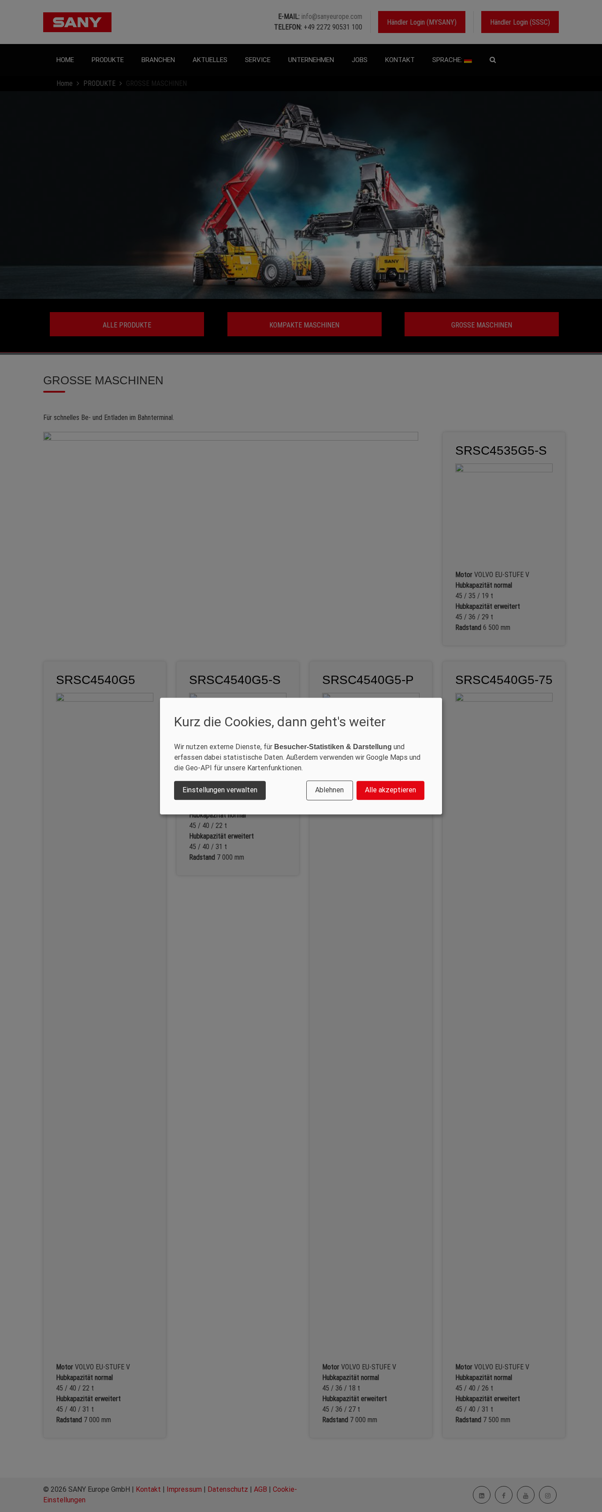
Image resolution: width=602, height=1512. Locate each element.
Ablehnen (329, 790)
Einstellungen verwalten (219, 790)
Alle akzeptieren (390, 790)
